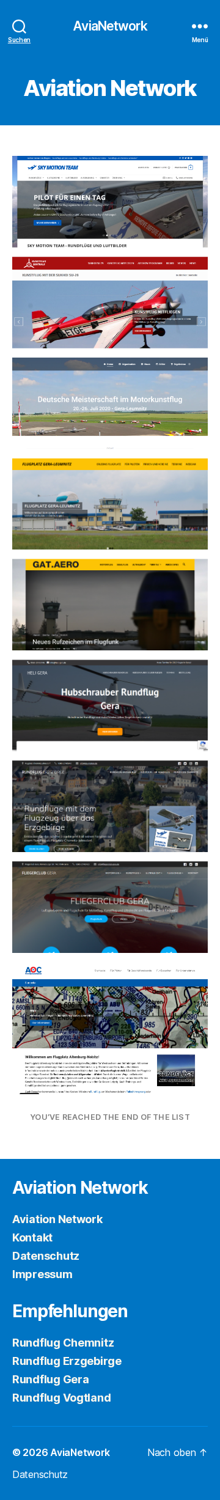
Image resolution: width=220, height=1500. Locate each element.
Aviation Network (57, 1219)
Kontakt (32, 1237)
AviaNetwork (110, 26)
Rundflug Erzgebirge (67, 1361)
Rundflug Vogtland (61, 1397)
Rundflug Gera (50, 1379)
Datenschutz (45, 1255)
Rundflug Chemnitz (63, 1342)
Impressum (42, 1274)
